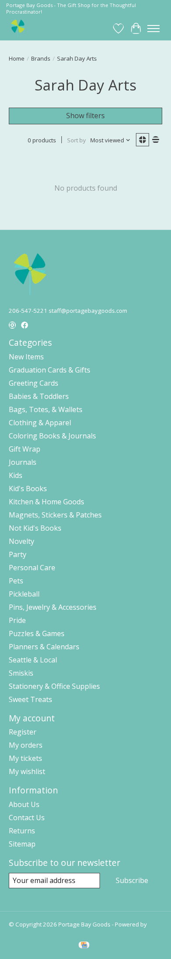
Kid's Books (28, 488)
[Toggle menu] (153, 28)
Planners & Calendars (44, 646)
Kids (15, 475)
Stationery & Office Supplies (54, 686)
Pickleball (24, 594)
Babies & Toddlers (39, 396)
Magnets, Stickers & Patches (55, 515)
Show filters (85, 115)
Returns (22, 831)
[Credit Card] (83, 945)
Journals (22, 462)
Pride (17, 620)
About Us (24, 804)
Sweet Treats (30, 699)
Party (17, 554)
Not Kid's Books (35, 528)
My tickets (25, 758)
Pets (16, 581)
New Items (26, 357)
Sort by (76, 140)
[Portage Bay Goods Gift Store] (18, 28)
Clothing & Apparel (40, 422)
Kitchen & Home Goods (46, 502)
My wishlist (27, 771)
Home (17, 58)
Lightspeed (24, 932)
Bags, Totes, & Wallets (45, 409)
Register (22, 732)
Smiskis (21, 673)
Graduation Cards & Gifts (49, 370)
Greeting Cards (33, 383)
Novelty (21, 541)
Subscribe (132, 880)
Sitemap (22, 844)
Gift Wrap (24, 449)
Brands (40, 58)
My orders (26, 745)
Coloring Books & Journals (52, 436)
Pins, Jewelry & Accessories (52, 607)
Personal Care (32, 567)
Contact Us (27, 817)
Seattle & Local (33, 660)
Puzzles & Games (36, 633)
